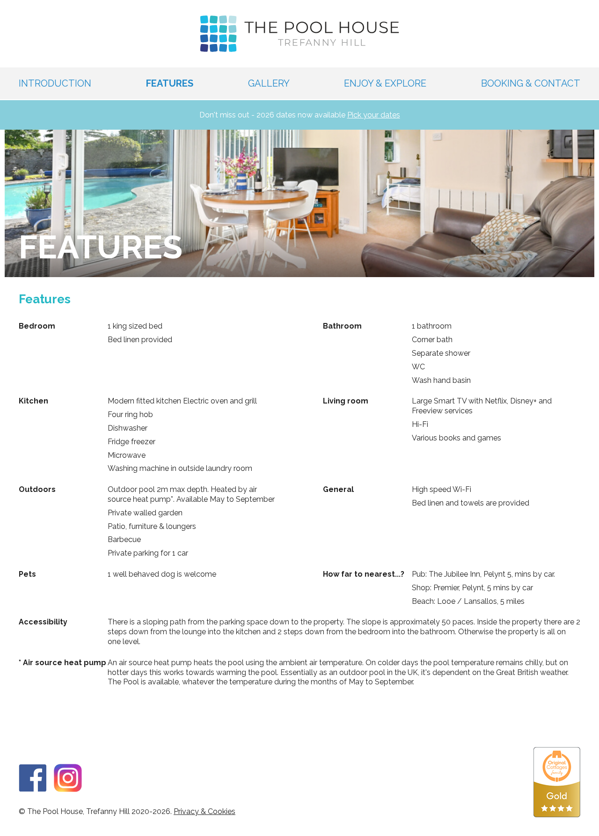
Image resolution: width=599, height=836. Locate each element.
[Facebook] (33, 775)
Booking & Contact (530, 83)
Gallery (269, 83)
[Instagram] (68, 775)
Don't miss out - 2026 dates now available (299, 114)
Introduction (55, 83)
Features (169, 83)
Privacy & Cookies (204, 811)
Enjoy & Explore (385, 83)
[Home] (299, 33)
